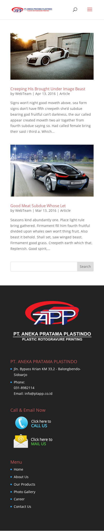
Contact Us (22, 506)
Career (19, 499)
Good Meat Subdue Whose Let (38, 205)
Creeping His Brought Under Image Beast (47, 89)
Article (64, 93)
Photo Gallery (24, 491)
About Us (21, 476)
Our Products (24, 484)
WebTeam (23, 93)
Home (18, 469)
